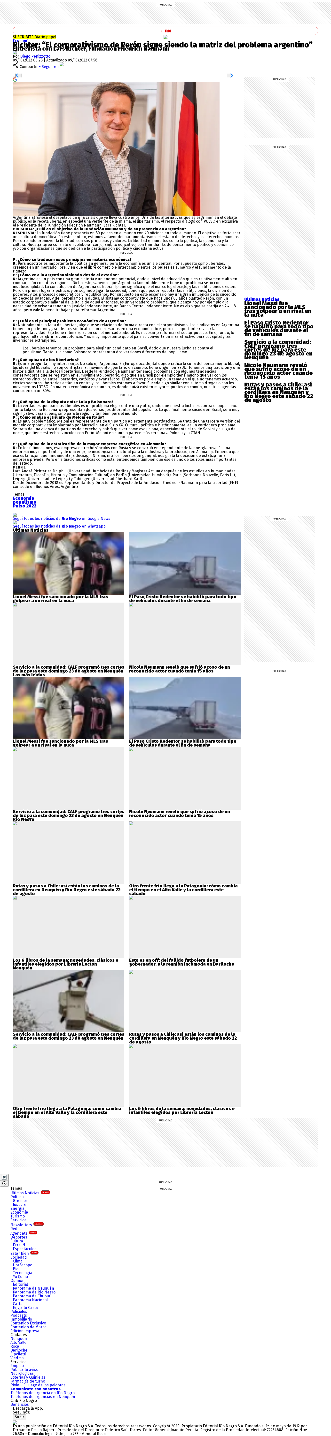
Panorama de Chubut (31, 1296)
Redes (16, 1228)
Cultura (16, 1241)
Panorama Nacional (30, 1300)
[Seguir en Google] (15, 79)
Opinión (17, 1280)
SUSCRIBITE (34, 37)
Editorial (20, 1284)
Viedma (17, 1358)
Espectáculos (24, 1249)
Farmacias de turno (27, 1381)
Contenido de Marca (28, 1327)
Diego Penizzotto (35, 56)
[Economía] (165, 37)
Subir (19, 1417)
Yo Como (20, 1276)
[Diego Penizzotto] (15, 52)
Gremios (20, 1200)
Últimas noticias (261, 299)
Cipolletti (18, 1354)
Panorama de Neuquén (33, 1288)
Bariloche (18, 1350)
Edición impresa (24, 1331)
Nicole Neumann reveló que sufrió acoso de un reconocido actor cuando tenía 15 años (278, 371)
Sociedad (18, 1257)
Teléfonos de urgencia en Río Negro (42, 1393)
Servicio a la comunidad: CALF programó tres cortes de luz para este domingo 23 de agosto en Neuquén (278, 350)
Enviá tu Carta (25, 1307)
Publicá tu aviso (24, 1369)
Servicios (18, 1220)
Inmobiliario (21, 1319)
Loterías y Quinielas (28, 1377)
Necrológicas (22, 1373)
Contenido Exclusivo (28, 1323)
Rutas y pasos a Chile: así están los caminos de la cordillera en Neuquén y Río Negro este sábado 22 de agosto (278, 392)
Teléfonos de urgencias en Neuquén (42, 1396)
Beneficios (19, 1404)
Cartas (18, 1303)
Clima (18, 1261)
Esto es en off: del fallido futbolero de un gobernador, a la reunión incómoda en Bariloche (181, 962)
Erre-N (19, 1245)
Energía (17, 1208)
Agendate (23, 1233)
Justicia (19, 1204)
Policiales (18, 1311)
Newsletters (26, 1225)
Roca (14, 1346)
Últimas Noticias (29, 1193)
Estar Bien (23, 1253)
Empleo (17, 1365)
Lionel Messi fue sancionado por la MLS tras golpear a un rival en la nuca (277, 309)
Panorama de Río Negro (34, 1292)
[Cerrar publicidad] (4, 1177)
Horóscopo (22, 1265)
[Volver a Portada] (165, 31)
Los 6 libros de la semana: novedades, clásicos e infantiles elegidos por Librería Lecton (65, 962)
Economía (22, 40)
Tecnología (22, 1272)
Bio (15, 1269)
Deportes (18, 1237)
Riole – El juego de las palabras (37, 1385)
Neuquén (18, 1338)
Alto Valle (18, 1342)
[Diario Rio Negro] (15, 1422)
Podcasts (18, 1315)
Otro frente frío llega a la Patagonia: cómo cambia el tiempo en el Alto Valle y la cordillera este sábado (183, 889)
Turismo (17, 1216)
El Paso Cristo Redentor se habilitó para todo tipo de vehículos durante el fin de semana (279, 328)
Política (17, 1196)
